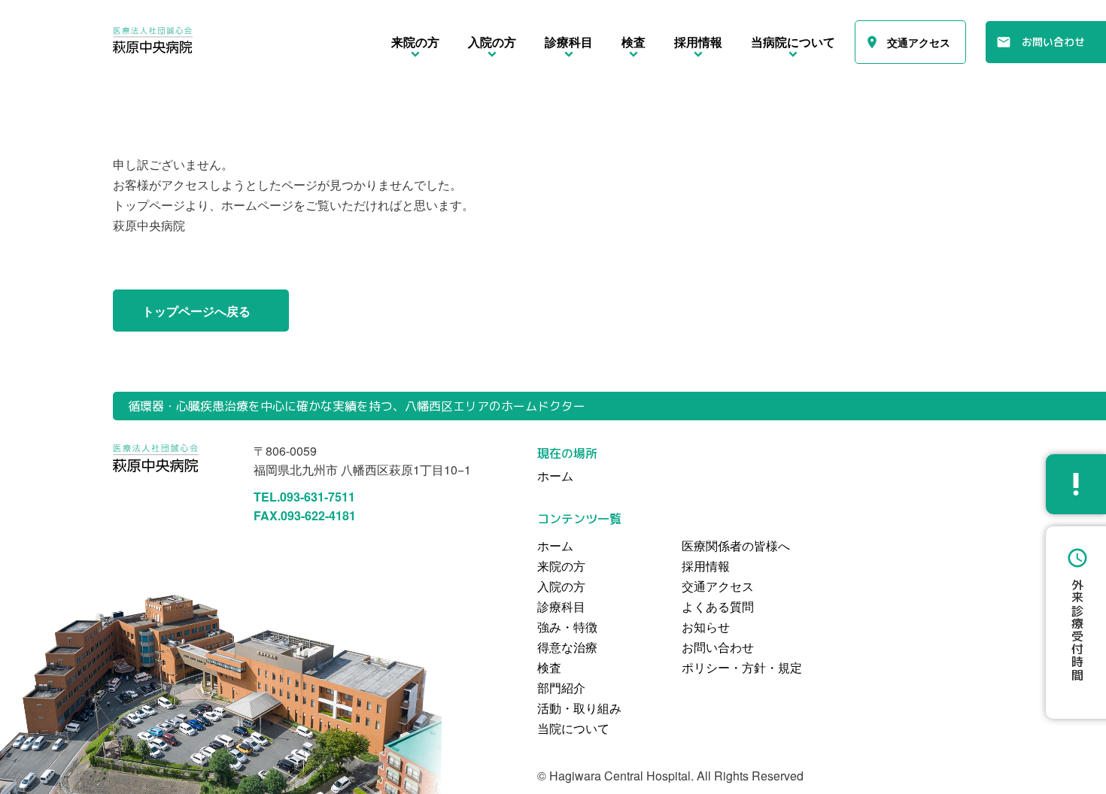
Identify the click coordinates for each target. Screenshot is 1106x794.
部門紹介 (561, 687)
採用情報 (706, 565)
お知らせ (706, 626)
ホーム (555, 545)
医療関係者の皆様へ (736, 545)
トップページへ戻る (196, 311)
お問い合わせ (1053, 42)
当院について (573, 728)
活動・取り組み (579, 708)
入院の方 (561, 586)
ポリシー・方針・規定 (742, 667)
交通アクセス (918, 42)
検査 (549, 667)
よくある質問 (718, 606)
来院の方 (561, 565)
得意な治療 (567, 647)
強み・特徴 (567, 626)
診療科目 (561, 606)
